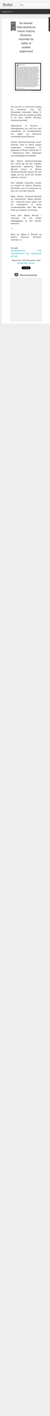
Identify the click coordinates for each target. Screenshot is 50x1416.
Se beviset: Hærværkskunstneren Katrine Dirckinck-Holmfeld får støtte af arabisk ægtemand (26, 37)
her (20, 239)
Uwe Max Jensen (27, 263)
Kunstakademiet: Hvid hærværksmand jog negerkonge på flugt (26, 253)
